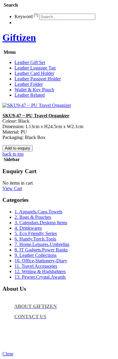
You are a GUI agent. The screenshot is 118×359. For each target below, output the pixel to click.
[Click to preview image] (36, 105)
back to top (13, 154)
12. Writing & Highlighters (40, 271)
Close (7, 353)
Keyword (26, 16)
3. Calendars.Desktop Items (41, 222)
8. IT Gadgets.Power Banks (41, 249)
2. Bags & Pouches (33, 217)
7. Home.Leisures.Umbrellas (42, 244)
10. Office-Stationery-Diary (41, 260)
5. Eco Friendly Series (36, 233)
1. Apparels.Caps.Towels (38, 211)
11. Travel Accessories (36, 266)
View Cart (12, 188)
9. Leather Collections (36, 255)
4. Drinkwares (28, 228)
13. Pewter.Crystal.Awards (40, 277)
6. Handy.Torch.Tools (35, 238)
